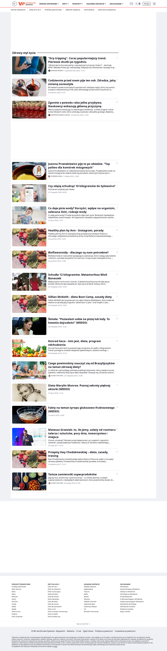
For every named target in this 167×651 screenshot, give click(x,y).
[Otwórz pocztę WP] (131, 4)
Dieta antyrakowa (53, 599)
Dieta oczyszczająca (54, 592)
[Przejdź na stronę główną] (14, 5)
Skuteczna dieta (53, 594)
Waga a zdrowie (125, 612)
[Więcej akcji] (117, 57)
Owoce (14, 599)
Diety (64, 4)
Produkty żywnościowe (53, 10)
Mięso (14, 594)
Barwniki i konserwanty (91, 612)
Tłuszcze (86, 592)
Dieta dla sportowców (54, 607)
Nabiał (14, 607)
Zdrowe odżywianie (48, 4)
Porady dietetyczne (126, 597)
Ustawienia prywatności (125, 631)
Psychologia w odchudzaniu (128, 594)
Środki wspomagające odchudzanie (131, 599)
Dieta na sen (52, 609)
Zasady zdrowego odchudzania (130, 589)
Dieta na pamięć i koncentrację (57, 612)
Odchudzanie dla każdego (128, 604)
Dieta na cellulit (53, 614)
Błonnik (86, 597)
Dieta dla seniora (53, 604)
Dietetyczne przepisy (126, 609)
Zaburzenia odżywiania (107, 10)
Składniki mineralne (90, 602)
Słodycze (14, 614)
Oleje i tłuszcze (16, 589)
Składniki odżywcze (95, 4)
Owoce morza (16, 612)
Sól (85, 609)
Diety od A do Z (35, 10)
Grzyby (14, 604)
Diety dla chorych (53, 597)
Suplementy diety (89, 604)
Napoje (14, 609)
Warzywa (14, 597)
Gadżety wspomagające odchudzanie (132, 602)
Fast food (14, 602)
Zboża (14, 592)
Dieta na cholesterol (54, 589)
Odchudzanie (115, 4)
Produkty (76, 4)
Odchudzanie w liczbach (127, 607)
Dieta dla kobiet (53, 602)
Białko (86, 594)
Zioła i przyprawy (17, 616)
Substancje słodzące (90, 607)
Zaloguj (147, 4)
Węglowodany (88, 589)
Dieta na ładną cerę (54, 616)
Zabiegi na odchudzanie (127, 592)
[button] (138, 3)
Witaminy (87, 599)
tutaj (55, 646)
